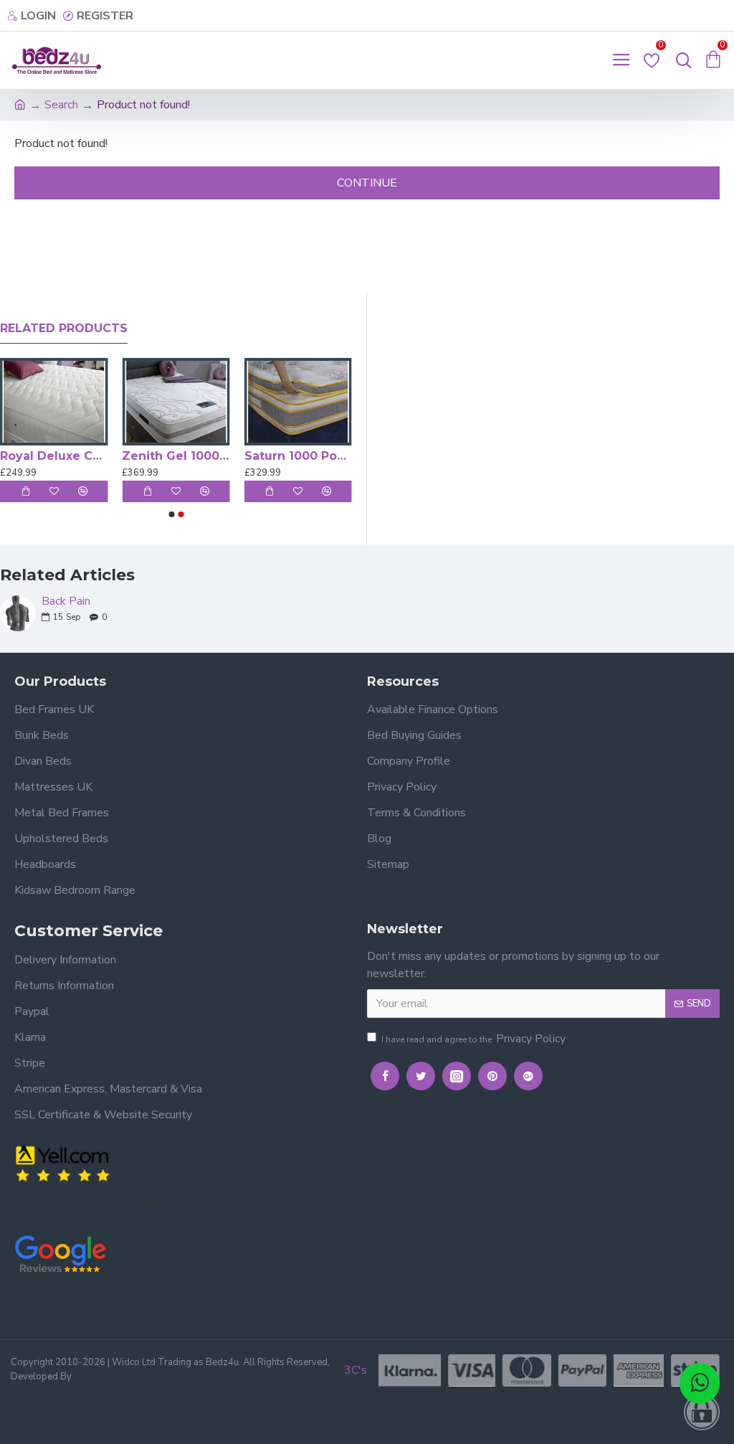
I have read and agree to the (473, 1039)
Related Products (64, 328)
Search (61, 105)
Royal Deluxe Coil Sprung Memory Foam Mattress (54, 456)
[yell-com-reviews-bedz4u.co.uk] (64, 1162)
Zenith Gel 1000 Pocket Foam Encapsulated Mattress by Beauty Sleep (175, 456)
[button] (171, 514)
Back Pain (66, 601)
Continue (367, 183)
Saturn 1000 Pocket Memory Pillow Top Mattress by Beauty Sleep (298, 456)
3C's (355, 1370)
